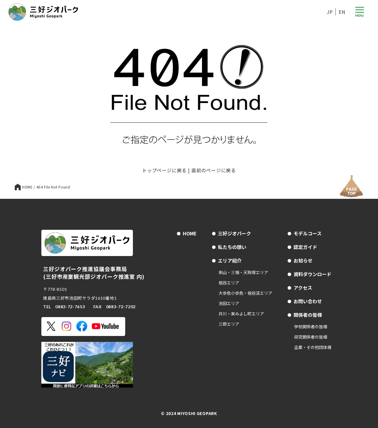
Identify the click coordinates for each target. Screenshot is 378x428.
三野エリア (229, 324)
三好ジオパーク (234, 233)
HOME (190, 233)
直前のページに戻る (213, 170)
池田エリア (229, 303)
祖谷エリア (229, 283)
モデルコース (308, 233)
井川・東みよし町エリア (241, 314)
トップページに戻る (164, 170)
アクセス (303, 287)
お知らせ (303, 260)
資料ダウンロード (312, 274)
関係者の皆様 (308, 314)
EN (342, 11)
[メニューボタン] (359, 12)
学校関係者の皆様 (310, 326)
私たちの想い (232, 246)
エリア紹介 (230, 260)
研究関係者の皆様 (310, 337)
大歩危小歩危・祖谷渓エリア (245, 293)
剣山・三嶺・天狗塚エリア (243, 272)
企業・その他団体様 (312, 347)
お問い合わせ (308, 301)
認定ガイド (305, 246)
